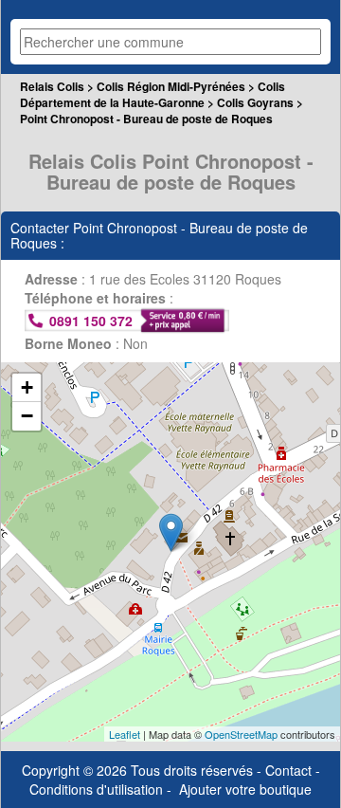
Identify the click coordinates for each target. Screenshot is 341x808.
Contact (288, 770)
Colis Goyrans (255, 102)
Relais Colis (52, 86)
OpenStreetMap (241, 734)
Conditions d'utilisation (96, 789)
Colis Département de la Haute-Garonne (152, 94)
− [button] (27, 416)
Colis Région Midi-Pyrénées (171, 86)
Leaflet (124, 734)
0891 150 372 (91, 320)
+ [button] (27, 387)
